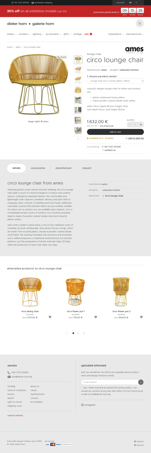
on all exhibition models (37, 11)
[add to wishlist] (50, 317)
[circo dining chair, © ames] (30, 306)
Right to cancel (15, 402)
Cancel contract (15, 415)
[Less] (130, 124)
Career (34, 390)
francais (140, 445)
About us (35, 386)
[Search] (140, 23)
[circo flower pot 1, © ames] (75, 306)
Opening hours (38, 394)
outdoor (23, 34)
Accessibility (36, 402)
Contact (34, 398)
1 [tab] (73, 333)
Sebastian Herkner (129, 70)
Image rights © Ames (38, 121)
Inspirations (114, 34)
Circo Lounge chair (32, 47)
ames (18, 47)
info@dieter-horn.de (22, 377)
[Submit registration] (140, 382)
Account (120, 3)
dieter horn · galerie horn (30, 24)
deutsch (140, 441)
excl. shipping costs (106, 126)
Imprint (11, 398)
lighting (37, 34)
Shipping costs (15, 406)
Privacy (11, 394)
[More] (141, 124)
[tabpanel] (30, 301)
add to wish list (136, 138)
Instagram (89, 405)
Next (78, 139)
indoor (10, 34)
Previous (66, 333)
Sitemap (11, 386)
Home (9, 47)
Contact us (110, 150)
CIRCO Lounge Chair (113, 196)
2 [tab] (77, 333)
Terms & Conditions (17, 390)
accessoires (52, 34)
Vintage (77, 34)
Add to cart (115, 132)
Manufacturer (134, 34)
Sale (86, 34)
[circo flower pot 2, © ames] (121, 306)
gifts (66, 34)
